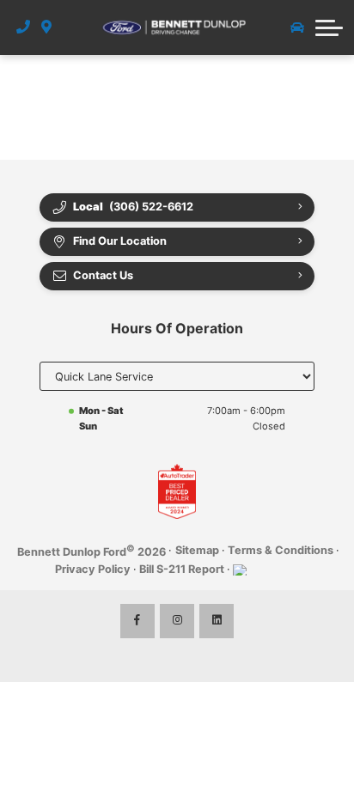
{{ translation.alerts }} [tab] (177, 134)
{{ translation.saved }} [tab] (253, 104)
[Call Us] (23, 27)
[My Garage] (297, 27)
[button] (329, 27)
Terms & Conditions (280, 550)
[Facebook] (137, 621)
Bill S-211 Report (181, 569)
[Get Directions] (47, 27)
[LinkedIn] (216, 621)
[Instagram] (177, 621)
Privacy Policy (93, 569)
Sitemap (197, 550)
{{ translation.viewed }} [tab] (103, 104)
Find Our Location (120, 241)
